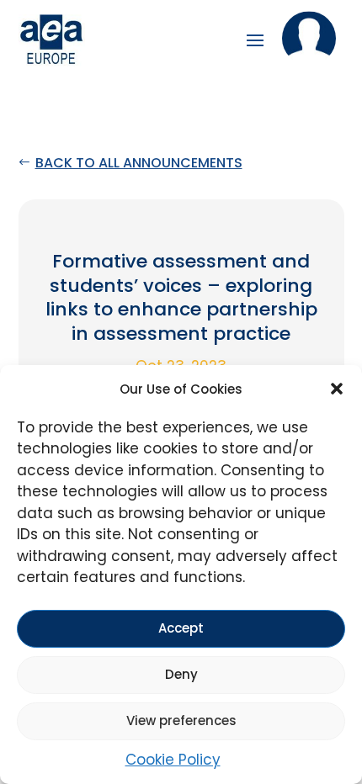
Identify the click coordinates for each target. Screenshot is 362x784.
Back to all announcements (138, 162)
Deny (181, 674)
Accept (181, 628)
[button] (336, 388)
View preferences (181, 720)
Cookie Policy (173, 760)
